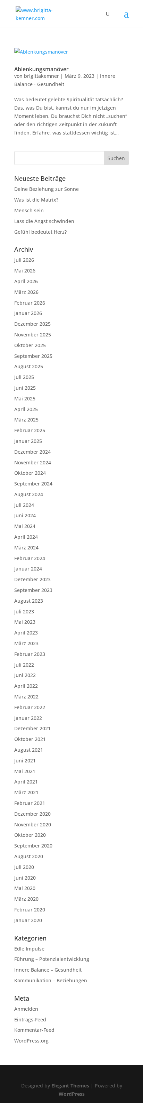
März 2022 (26, 696)
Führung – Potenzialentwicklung (51, 959)
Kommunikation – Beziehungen (50, 980)
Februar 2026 (29, 302)
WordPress (72, 1094)
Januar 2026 (28, 313)
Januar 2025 (28, 441)
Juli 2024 (24, 505)
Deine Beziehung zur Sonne (46, 189)
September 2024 (33, 483)
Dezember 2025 (32, 324)
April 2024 (26, 537)
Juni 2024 (25, 515)
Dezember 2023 (32, 579)
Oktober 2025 (30, 345)
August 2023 (28, 600)
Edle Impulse (29, 948)
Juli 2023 (24, 611)
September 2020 (33, 845)
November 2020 (32, 824)
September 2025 (33, 356)
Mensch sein (29, 210)
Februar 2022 (29, 707)
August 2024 (28, 494)
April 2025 (26, 409)
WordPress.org (31, 1040)
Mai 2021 (24, 771)
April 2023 (26, 632)
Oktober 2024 (30, 473)
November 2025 (32, 334)
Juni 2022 (25, 675)
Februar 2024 (29, 558)
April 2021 (26, 781)
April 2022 (26, 686)
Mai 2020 (24, 888)
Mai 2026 (24, 270)
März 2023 (26, 643)
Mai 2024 (24, 526)
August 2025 (28, 366)
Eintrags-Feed (30, 1019)
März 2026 (26, 292)
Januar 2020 (28, 920)
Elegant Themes (70, 1085)
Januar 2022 (28, 718)
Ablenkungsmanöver (41, 69)
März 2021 (26, 792)
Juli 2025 (24, 377)
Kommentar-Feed (34, 1030)
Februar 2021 (29, 803)
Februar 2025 (29, 430)
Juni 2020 (25, 877)
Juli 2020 (24, 867)
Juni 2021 (25, 760)
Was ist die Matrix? (36, 199)
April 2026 (26, 281)
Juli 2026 (24, 260)
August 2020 (28, 856)
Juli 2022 (24, 664)
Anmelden (26, 1008)
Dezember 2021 (32, 728)
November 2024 (32, 462)
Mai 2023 (24, 622)
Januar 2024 (28, 568)
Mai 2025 (24, 398)
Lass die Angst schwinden (44, 221)
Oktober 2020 (30, 835)
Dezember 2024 (32, 451)
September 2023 (33, 590)
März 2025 (26, 419)
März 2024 (26, 547)
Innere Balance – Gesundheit (48, 969)
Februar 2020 (29, 909)
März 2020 (26, 899)
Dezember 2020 (32, 813)
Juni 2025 (25, 387)
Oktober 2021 (30, 739)
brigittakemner (41, 76)
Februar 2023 (29, 654)
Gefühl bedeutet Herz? (40, 232)
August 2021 (28, 750)
